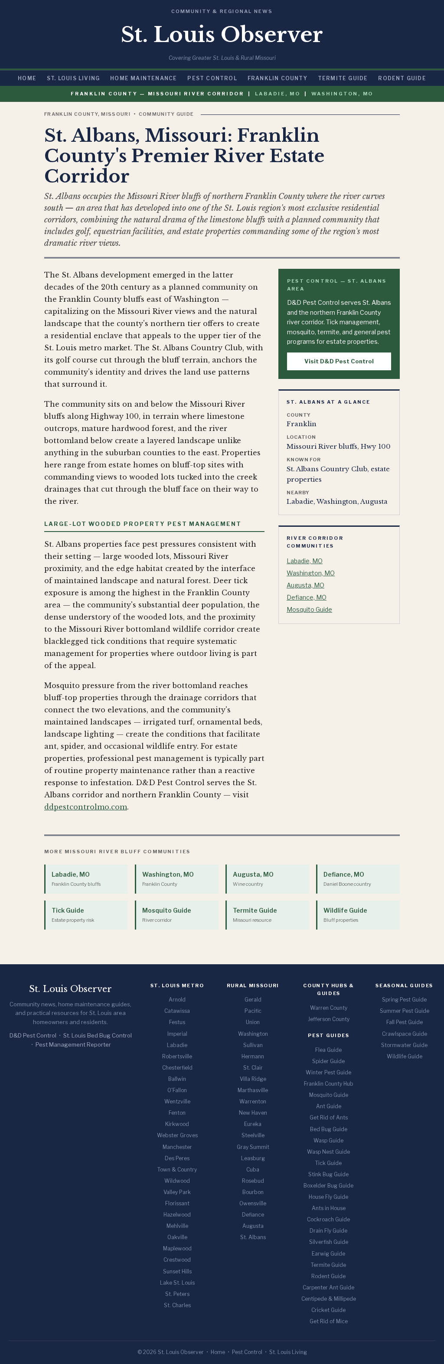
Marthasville (253, 1090)
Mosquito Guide (309, 609)
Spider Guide (328, 1061)
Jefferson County (328, 1019)
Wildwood (177, 1181)
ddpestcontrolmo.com (85, 807)
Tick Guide (73, 915)
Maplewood (177, 1248)
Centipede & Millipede (328, 1298)
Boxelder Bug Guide (328, 1185)
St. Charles (177, 1305)
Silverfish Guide (328, 1242)
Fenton (177, 1112)
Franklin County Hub (328, 1083)
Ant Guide (328, 1106)
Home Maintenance (143, 78)
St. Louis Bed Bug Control (97, 1035)
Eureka (252, 1124)
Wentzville (177, 1101)
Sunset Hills (177, 1271)
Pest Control (212, 78)
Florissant (177, 1203)
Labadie (177, 1045)
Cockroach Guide (328, 1219)
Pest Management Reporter (73, 1044)
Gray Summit (253, 1147)
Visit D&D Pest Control (339, 361)
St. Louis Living (73, 78)
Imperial (177, 1034)
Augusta (253, 1226)
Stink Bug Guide (328, 1174)
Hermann (253, 1056)
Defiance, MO (306, 597)
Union (253, 1022)
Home (27, 78)
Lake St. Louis (177, 1282)
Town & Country (177, 1169)
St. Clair (253, 1067)
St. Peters (177, 1294)
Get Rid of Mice (329, 1321)
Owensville (252, 1203)
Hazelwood (177, 1214)
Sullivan (253, 1045)
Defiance (253, 1214)
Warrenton (252, 1101)
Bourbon (253, 1192)
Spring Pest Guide (404, 999)
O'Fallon (177, 1090)
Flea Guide (328, 1050)
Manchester (177, 1147)
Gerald (253, 999)
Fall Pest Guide (404, 1022)
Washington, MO (342, 94)
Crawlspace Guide (404, 1034)
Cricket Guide (328, 1310)
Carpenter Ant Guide (328, 1287)
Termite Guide (343, 78)
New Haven (253, 1112)
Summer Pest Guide (404, 1011)
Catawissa (177, 1011)
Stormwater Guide (404, 1045)
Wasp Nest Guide (328, 1152)
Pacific (253, 1011)
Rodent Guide (402, 78)
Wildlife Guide (345, 915)
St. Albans (253, 1237)
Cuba (252, 1169)
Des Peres (177, 1158)
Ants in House (329, 1208)
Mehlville (177, 1226)
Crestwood (177, 1259)
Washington (253, 1034)
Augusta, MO (305, 585)
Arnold (177, 999)
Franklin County (277, 78)
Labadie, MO (277, 94)
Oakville (177, 1237)
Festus (177, 1022)
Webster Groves (177, 1135)
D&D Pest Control (33, 1035)
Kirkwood (177, 1124)
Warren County (328, 1008)
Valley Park (177, 1192)
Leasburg (253, 1158)
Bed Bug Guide (328, 1129)
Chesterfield (177, 1067)
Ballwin (177, 1079)
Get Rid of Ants (329, 1117)
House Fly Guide (328, 1197)
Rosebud (253, 1181)
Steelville (253, 1135)
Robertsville (177, 1056)
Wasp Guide (328, 1140)
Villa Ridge (253, 1079)
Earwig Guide (328, 1253)
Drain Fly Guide (328, 1230)
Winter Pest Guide (328, 1072)
